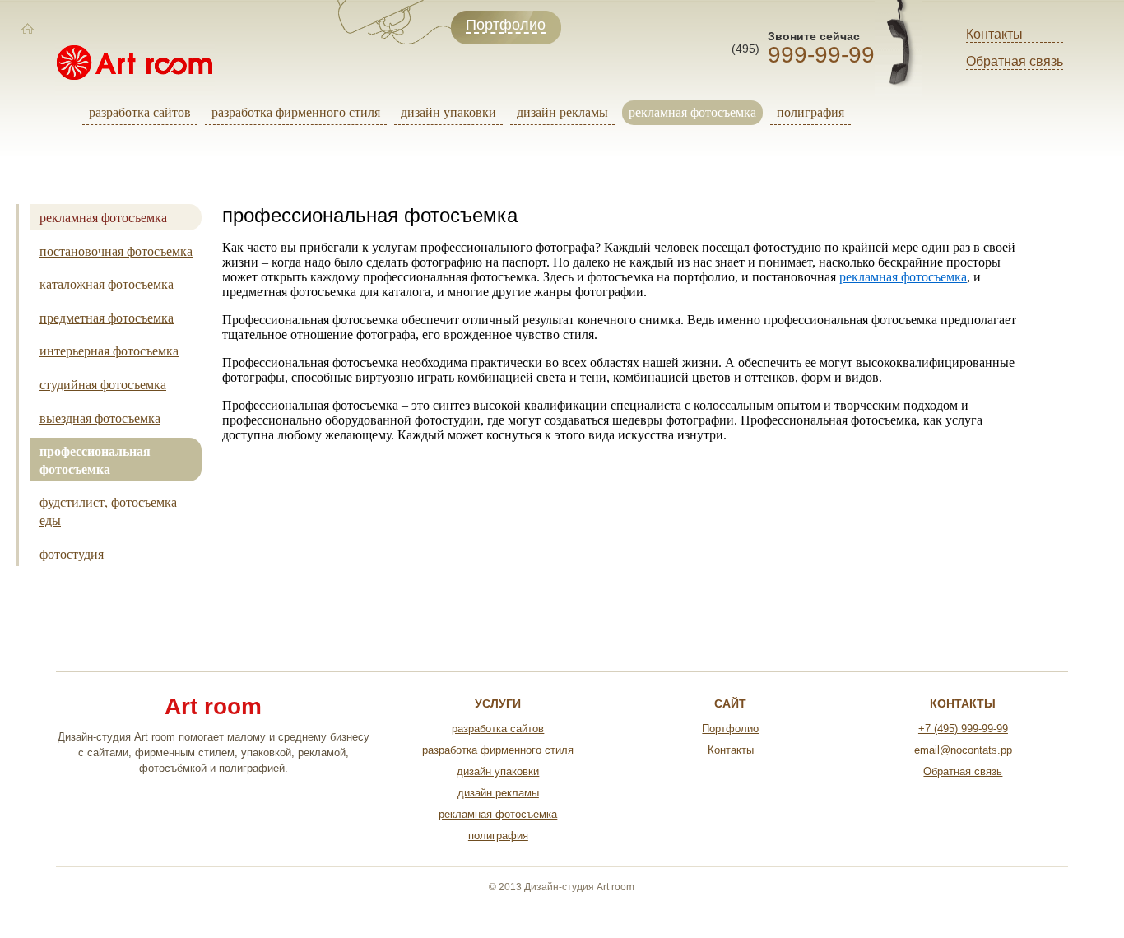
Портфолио (730, 728)
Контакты (994, 34)
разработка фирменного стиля (295, 111)
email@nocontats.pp (963, 750)
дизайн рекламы (562, 111)
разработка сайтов (140, 111)
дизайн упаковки (448, 111)
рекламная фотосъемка (692, 111)
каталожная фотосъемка (106, 283)
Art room (213, 706)
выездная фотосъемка (99, 417)
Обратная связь (1014, 61)
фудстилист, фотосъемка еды (108, 510)
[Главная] (28, 28)
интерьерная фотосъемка (109, 350)
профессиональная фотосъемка (95, 459)
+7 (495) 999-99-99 (963, 728)
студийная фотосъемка (102, 383)
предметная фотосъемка (106, 317)
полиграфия (810, 111)
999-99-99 (821, 55)
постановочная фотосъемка (116, 250)
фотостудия (71, 553)
